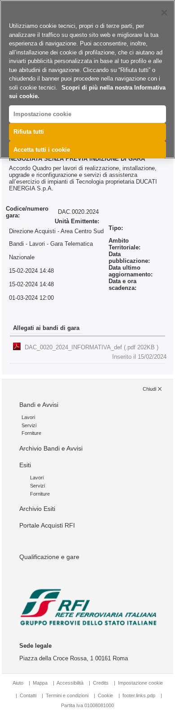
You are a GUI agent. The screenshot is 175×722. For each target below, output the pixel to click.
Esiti (25, 465)
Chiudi (149, 389)
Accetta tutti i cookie (41, 149)
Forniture (31, 433)
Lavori (28, 417)
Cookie (105, 695)
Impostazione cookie (140, 683)
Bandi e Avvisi (38, 404)
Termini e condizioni (67, 695)
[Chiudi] (164, 13)
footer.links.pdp (138, 695)
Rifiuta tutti (28, 131)
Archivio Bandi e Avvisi (51, 448)
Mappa (40, 683)
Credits (101, 683)
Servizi (29, 425)
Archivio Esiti (37, 508)
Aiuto (18, 683)
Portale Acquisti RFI (47, 525)
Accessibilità (71, 683)
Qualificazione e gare (49, 556)
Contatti (28, 695)
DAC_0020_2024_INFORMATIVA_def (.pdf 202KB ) (95, 352)
